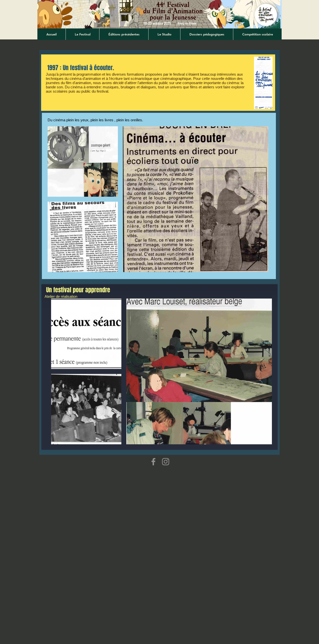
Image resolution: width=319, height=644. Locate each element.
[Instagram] (165, 462)
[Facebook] (153, 462)
